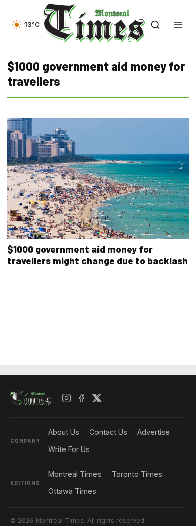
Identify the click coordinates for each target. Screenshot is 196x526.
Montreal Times (75, 474)
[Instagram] (66, 398)
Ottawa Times (72, 491)
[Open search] (155, 24)
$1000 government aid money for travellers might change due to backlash (97, 254)
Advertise (153, 432)
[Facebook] (81, 398)
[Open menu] (178, 24)
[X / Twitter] (97, 398)
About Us (63, 432)
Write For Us (69, 449)
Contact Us (108, 432)
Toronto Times (137, 474)
